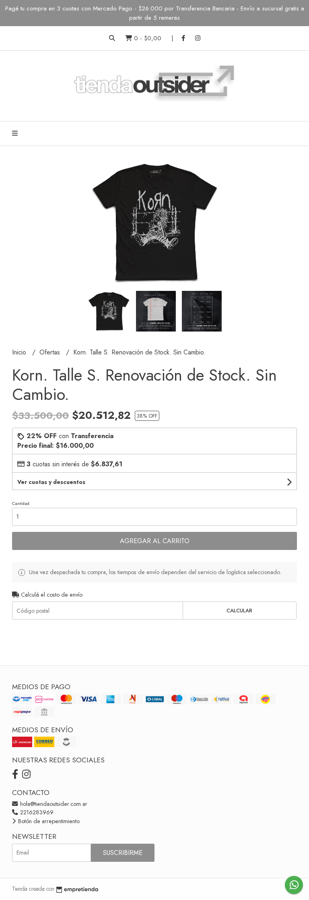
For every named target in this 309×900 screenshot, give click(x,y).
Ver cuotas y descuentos (51, 482)
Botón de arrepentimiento (48, 821)
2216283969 (36, 812)
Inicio (20, 352)
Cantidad (20, 503)
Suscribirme (122, 852)
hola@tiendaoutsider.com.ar (53, 804)
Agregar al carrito (155, 541)
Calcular (239, 610)
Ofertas (50, 352)
